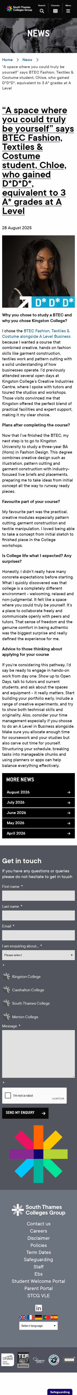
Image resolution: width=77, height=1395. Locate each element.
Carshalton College (28, 990)
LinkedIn (38, 1308)
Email (8, 926)
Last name (12, 906)
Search (41, 5)
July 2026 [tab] (15, 802)
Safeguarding (38, 1259)
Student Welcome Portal (38, 1281)
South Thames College (31, 1003)
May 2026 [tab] (15, 822)
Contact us (38, 1224)
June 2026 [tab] (16, 812)
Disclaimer (38, 1238)
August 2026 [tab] (18, 792)
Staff (39, 1267)
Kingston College (26, 977)
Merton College (25, 1017)
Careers (38, 1231)
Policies (38, 1245)
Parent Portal (38, 1288)
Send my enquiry (20, 1113)
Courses (55, 5)
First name (12, 886)
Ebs (38, 1274)
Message (11, 1026)
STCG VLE (38, 1296)
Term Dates (38, 1252)
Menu (68, 5)
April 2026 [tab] (16, 833)
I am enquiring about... (22, 946)
